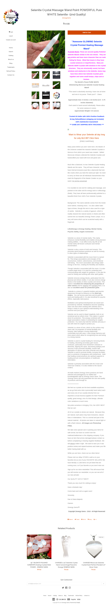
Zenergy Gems (65, 602)
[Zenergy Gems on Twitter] (63, 588)
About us (11, 59)
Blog (10, 63)
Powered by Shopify (75, 602)
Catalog (10, 55)
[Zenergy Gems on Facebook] (66, 588)
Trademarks (10, 67)
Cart (11, 32)
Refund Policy (11, 71)
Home (11, 47)
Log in (11, 36)
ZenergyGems (66, 18)
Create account (11, 40)
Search (11, 51)
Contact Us (10, 75)
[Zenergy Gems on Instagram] (70, 588)
